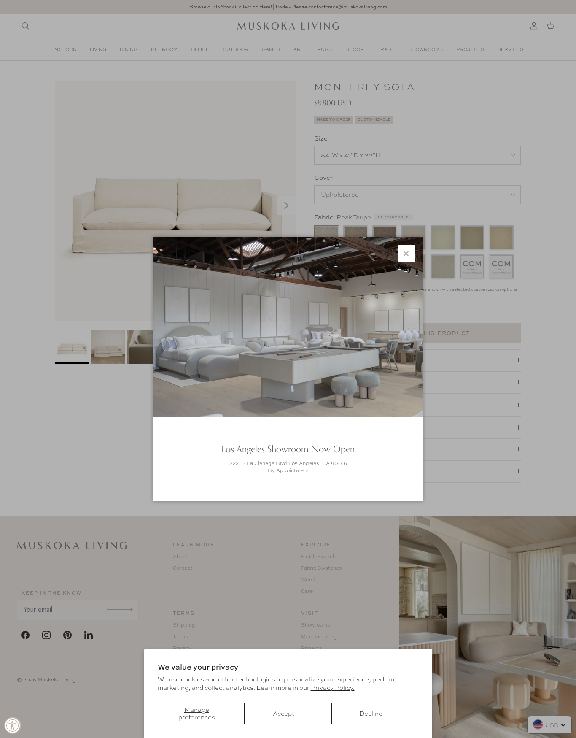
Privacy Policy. (333, 688)
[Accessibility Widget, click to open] (12, 725)
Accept (283, 713)
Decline (370, 713)
